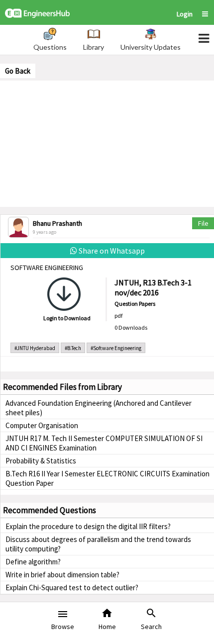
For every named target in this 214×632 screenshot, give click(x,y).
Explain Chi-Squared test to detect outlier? (71, 587)
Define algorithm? (33, 561)
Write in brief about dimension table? (62, 574)
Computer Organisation (41, 425)
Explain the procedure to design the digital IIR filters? (88, 526)
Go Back (17, 71)
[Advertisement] (107, 143)
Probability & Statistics (40, 460)
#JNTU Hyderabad (34, 348)
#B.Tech (73, 348)
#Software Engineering (116, 348)
